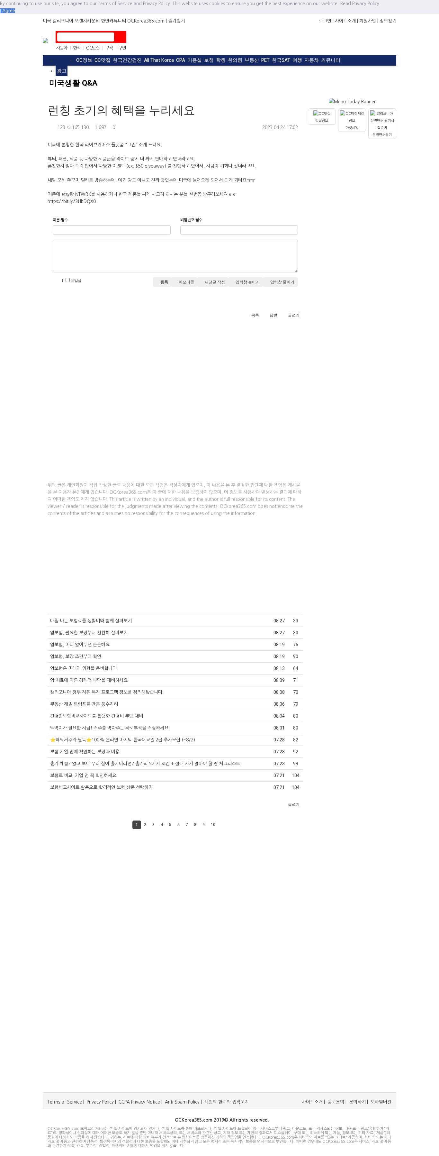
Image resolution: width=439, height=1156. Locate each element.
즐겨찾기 (176, 21)
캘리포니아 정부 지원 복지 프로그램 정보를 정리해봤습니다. (107, 692)
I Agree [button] (7, 10)
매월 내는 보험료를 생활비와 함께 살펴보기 (91, 621)
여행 (297, 60)
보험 (209, 60)
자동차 (61, 48)
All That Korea (159, 60)
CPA (180, 60)
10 (213, 824)
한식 (77, 48)
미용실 (194, 60)
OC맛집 (93, 48)
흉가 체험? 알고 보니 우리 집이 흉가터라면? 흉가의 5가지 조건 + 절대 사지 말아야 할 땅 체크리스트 (145, 763)
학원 (221, 60)
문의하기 (357, 1102)
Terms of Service (65, 1102)
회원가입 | (368, 21)
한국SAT (281, 60)
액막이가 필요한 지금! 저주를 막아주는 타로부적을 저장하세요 (109, 728)
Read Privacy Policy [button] (359, 3)
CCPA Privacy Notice (139, 1102)
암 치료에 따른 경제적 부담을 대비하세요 (89, 680)
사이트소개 (312, 1102)
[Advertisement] (215, 40)
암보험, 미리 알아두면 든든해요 (80, 644)
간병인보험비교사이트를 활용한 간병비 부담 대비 (96, 716)
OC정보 (84, 60)
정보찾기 (388, 21)
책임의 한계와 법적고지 (226, 1102)
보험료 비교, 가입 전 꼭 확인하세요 (83, 775)
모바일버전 (381, 1102)
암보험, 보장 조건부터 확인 (75, 656)
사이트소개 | (346, 21)
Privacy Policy (100, 1102)
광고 (62, 71)
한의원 (235, 60)
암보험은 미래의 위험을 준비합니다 (83, 668)
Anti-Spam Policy (182, 1102)
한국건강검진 (127, 60)
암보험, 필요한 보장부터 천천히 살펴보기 (89, 632)
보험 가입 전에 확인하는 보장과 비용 (84, 751)
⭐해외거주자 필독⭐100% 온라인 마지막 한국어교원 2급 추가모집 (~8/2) (122, 740)
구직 (109, 48)
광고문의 (335, 1102)
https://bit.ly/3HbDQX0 (72, 201)
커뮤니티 (330, 60)
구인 (122, 48)
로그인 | (326, 21)
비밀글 (75, 281)
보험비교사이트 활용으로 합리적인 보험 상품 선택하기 (101, 787)
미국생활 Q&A (73, 82)
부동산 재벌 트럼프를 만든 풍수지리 (84, 704)
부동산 (252, 60)
